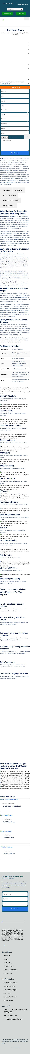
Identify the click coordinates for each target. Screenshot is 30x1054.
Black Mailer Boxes (8, 822)
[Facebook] (4, 945)
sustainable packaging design (15, 33)
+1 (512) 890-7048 (5, 84)
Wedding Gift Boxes (8, 853)
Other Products (27, 125)
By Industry (27, 34)
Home (27, 24)
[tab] (6, 190)
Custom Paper (27, 92)
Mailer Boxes (8, 819)
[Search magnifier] (22, 9)
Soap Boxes (8, 835)
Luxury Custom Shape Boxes (11, 806)
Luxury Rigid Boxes (27, 109)
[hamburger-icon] (26, 18)
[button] (15, 790)
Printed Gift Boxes (9, 851)
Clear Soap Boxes (8, 838)
